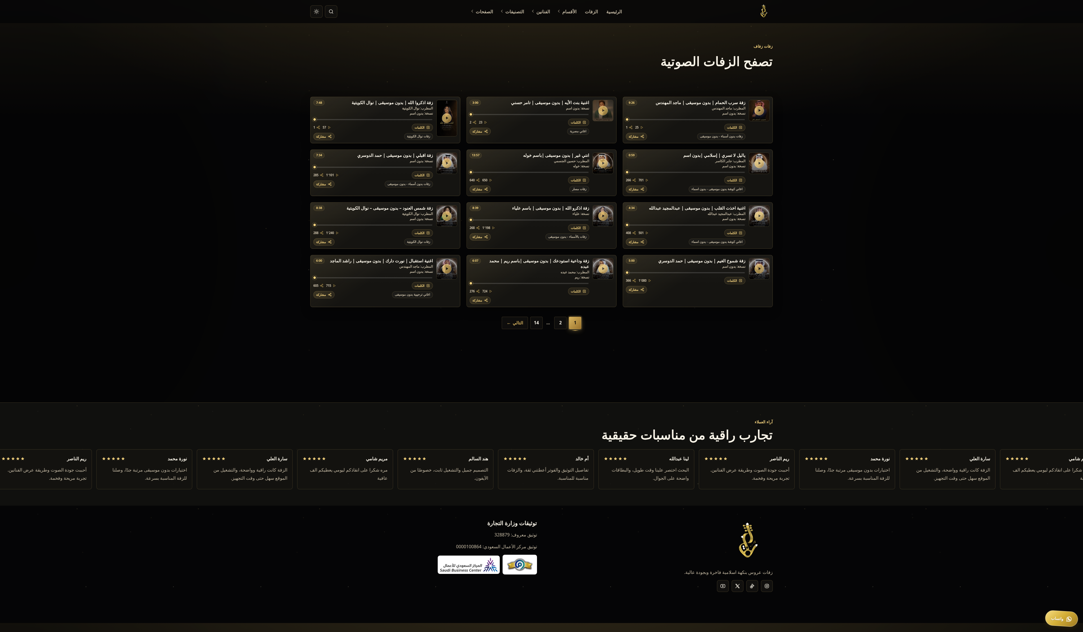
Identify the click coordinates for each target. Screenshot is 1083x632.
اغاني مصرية (578, 131)
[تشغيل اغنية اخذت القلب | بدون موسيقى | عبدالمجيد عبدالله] (759, 216)
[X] (737, 586)
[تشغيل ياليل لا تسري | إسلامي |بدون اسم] (759, 163)
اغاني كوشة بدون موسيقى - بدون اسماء (717, 189)
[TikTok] (752, 586)
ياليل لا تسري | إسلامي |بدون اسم (714, 155)
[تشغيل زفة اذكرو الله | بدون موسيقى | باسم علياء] (603, 216)
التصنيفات (514, 11)
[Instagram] (767, 586)
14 (536, 322)
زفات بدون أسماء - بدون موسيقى (721, 136)
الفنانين (543, 11)
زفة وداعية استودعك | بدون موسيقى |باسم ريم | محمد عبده (539, 263)
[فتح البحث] (331, 11)
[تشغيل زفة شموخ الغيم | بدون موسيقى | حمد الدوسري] (759, 268)
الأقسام (569, 11)
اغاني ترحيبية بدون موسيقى (412, 294)
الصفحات (484, 11)
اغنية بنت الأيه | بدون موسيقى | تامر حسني (550, 102)
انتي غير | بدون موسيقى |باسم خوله (556, 155)
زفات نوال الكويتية (418, 136)
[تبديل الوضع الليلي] (316, 11)
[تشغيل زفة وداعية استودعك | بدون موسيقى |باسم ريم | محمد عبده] (603, 268)
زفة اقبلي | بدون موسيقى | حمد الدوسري (395, 155)
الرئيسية (614, 11)
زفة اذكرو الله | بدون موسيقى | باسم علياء (550, 208)
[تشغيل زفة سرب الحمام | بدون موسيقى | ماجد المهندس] (759, 110)
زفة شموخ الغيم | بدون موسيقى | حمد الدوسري (701, 261)
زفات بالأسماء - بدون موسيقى (567, 236)
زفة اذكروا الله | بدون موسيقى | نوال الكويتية (392, 102)
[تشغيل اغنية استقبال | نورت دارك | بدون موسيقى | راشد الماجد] (447, 268)
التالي (518, 322)
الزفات (591, 11)
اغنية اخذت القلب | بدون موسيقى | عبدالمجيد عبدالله (697, 208)
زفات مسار (579, 189)
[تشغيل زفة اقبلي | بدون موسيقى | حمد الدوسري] (447, 163)
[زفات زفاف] (764, 11)
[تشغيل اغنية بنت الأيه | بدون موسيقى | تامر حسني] (603, 110)
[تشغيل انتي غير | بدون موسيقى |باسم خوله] (603, 163)
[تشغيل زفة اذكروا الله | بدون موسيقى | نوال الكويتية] (447, 118)
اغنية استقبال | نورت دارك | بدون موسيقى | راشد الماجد (381, 261)
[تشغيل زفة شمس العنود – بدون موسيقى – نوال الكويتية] (447, 216)
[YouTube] (723, 586)
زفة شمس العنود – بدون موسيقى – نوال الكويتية (390, 208)
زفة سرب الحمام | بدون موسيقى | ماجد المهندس (700, 102)
